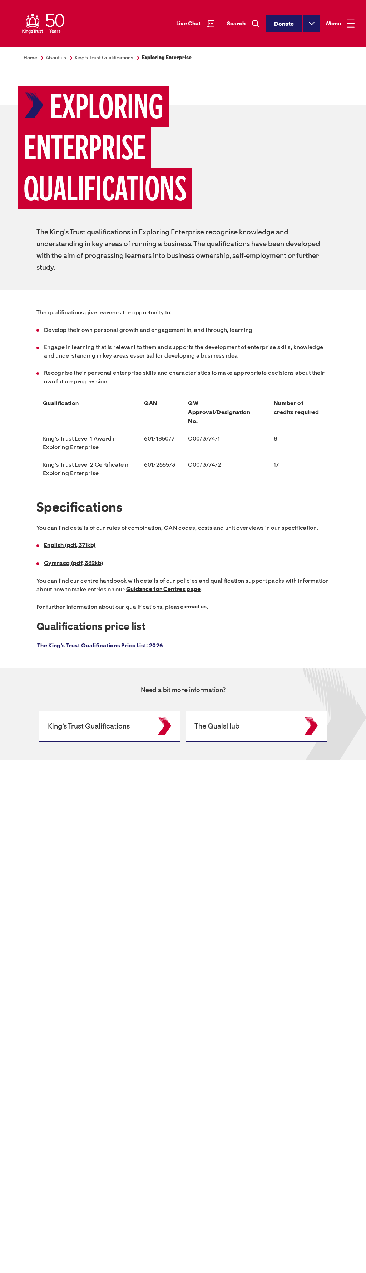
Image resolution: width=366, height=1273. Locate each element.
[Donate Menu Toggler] (311, 23)
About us (56, 58)
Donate (284, 23)
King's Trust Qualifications (104, 58)
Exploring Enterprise (167, 58)
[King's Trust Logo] (43, 23)
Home (30, 58)
